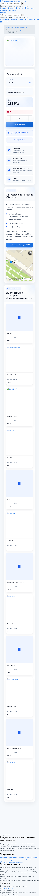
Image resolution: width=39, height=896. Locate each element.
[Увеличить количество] (31, 118)
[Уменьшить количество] (8, 118)
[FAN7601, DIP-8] (19, 52)
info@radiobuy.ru (7, 888)
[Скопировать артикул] (29, 82)
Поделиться (20, 140)
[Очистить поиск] (22, 3)
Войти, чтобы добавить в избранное (19, 133)
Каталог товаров (6, 858)
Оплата (14, 858)
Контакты (28, 858)
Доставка (21, 858)
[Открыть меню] (1, 1)
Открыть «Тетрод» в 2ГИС (21, 245)
